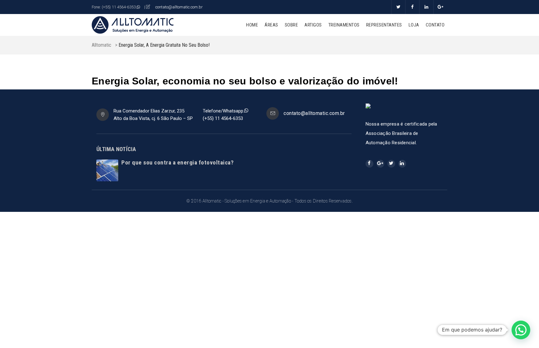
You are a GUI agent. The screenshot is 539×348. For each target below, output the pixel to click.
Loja (414, 25)
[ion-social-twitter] (391, 164)
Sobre (291, 25)
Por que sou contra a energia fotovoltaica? (177, 162)
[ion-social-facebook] (369, 164)
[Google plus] (440, 7)
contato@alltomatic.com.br (179, 7)
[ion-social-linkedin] (402, 164)
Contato (435, 25)
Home (252, 25)
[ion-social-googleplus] (380, 164)
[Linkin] (426, 7)
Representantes (384, 25)
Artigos (313, 25)
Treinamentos (344, 25)
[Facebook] (412, 7)
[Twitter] (398, 7)
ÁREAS (271, 25)
